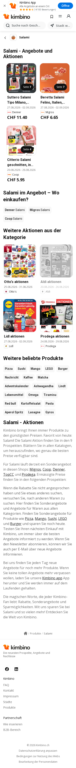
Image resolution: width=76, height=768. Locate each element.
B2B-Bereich (11, 730)
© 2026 (38, 745)
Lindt (62, 386)
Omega (33, 395)
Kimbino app (52, 578)
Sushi (22, 368)
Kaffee (28, 377)
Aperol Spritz (14, 412)
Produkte (9, 707)
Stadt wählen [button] (63, 26)
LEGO (49, 368)
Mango (35, 368)
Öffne (65, 6)
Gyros (49, 412)
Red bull (10, 403)
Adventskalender (17, 386)
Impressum (11, 696)
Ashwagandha (43, 386)
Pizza (9, 368)
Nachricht (12, 377)
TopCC (8, 474)
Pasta (50, 403)
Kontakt (8, 690)
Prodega (28, 474)
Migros (35, 469)
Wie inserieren (12, 724)
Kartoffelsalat (31, 403)
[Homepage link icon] (25, 633)
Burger (63, 368)
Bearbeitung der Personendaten (38, 762)
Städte (7, 702)
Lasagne (34, 412)
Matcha (43, 377)
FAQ (6, 685)
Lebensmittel (14, 395)
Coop (47, 469)
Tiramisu (49, 395)
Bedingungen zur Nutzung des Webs (38, 756)
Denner (59, 469)
